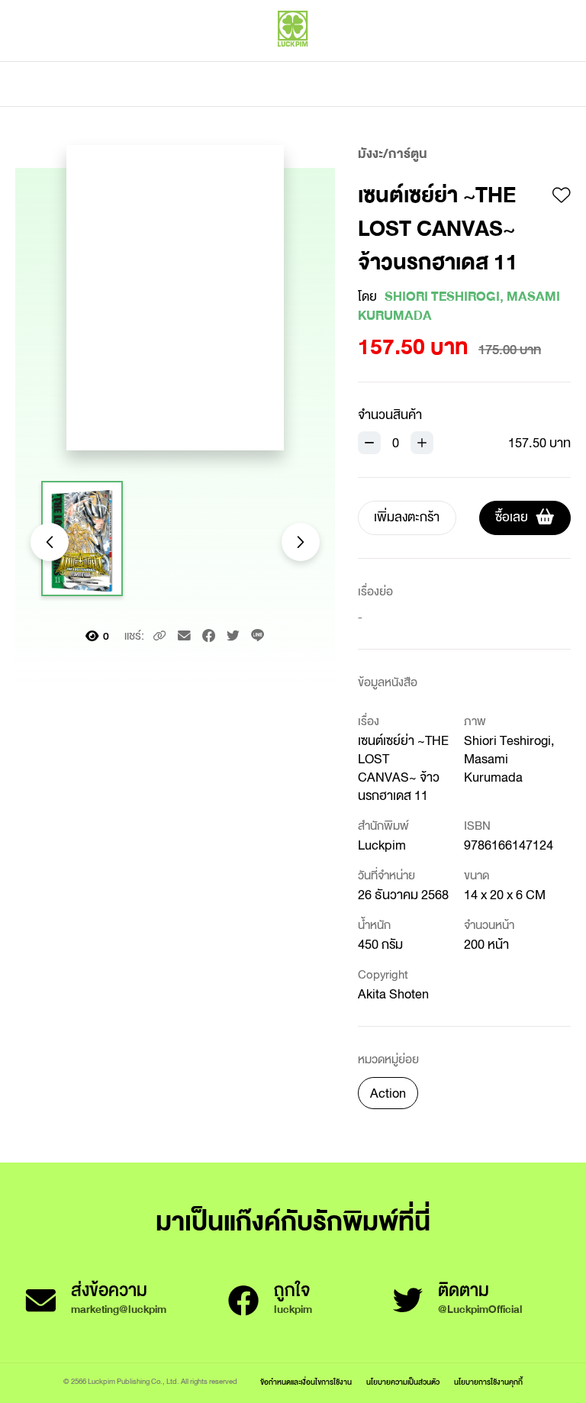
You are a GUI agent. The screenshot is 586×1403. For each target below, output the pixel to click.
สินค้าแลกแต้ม (228, 84)
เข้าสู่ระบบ (468, 61)
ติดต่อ (444, 84)
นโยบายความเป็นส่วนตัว (403, 1382)
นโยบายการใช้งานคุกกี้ (488, 1382)
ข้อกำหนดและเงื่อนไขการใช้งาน (306, 1382)
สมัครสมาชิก (538, 61)
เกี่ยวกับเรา (346, 84)
